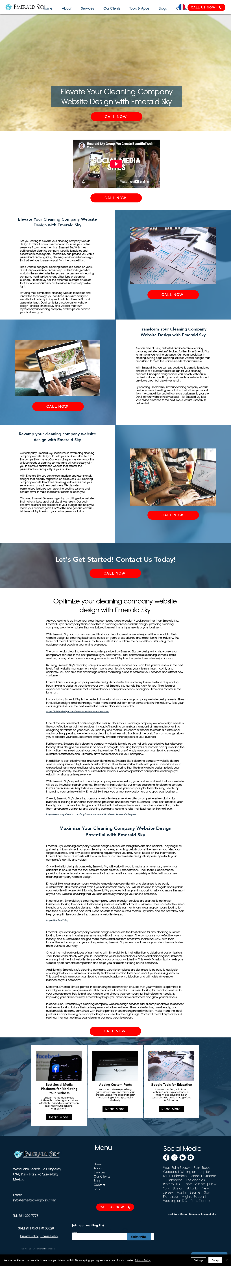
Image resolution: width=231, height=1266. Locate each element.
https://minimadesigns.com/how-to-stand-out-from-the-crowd (77, 711)
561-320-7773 (28, 1216)
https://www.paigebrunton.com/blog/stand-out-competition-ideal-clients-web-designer (91, 814)
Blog (97, 1181)
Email (74, 1232)
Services (99, 1172)
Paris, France (200, 1201)
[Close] (227, 1260)
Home (98, 1164)
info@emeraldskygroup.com (34, 1200)
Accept (215, 1260)
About (98, 1168)
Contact (99, 1185)
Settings (198, 1260)
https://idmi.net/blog (57, 920)
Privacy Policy (143, 1260)
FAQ (97, 1189)
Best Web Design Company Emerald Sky (192, 1214)
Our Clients (102, 1176)
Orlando (209, 1176)
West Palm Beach (176, 1167)
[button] (138, 7)
